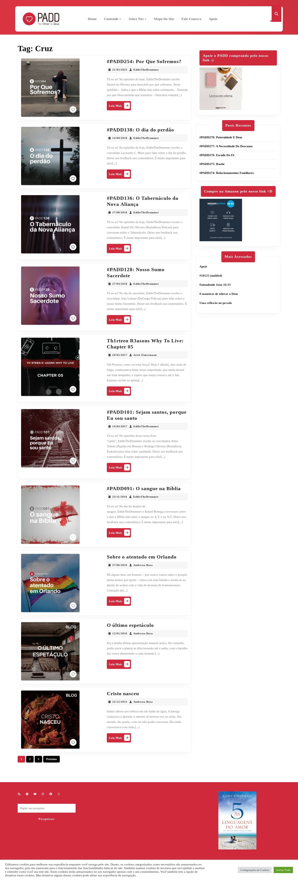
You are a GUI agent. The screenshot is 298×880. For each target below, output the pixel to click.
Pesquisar (47, 819)
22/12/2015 (119, 701)
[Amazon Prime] (220, 219)
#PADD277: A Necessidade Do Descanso (226, 146)
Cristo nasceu (123, 693)
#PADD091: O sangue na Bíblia (144, 488)
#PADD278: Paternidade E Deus (220, 137)
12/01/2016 (119, 633)
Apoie (213, 19)
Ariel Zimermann (145, 354)
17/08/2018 (119, 212)
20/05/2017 (119, 354)
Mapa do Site (164, 19)
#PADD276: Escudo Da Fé (216, 155)
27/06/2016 (119, 565)
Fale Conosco (191, 19)
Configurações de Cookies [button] (254, 870)
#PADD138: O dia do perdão (140, 129)
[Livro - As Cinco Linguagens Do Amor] (237, 820)
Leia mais (120, 106)
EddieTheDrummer (146, 69)
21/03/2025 (119, 69)
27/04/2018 (119, 283)
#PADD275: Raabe (212, 164)
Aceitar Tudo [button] (283, 870)
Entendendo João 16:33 (215, 284)
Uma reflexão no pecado (215, 303)
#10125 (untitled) (210, 275)
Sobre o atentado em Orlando (142, 557)
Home (92, 19)
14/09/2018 (119, 138)
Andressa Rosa (143, 565)
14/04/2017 (119, 426)
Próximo (51, 759)
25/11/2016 (119, 496)
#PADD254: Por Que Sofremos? (144, 61)
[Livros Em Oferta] (220, 88)
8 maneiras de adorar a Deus (218, 293)
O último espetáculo (130, 625)
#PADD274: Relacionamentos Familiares (226, 173)
